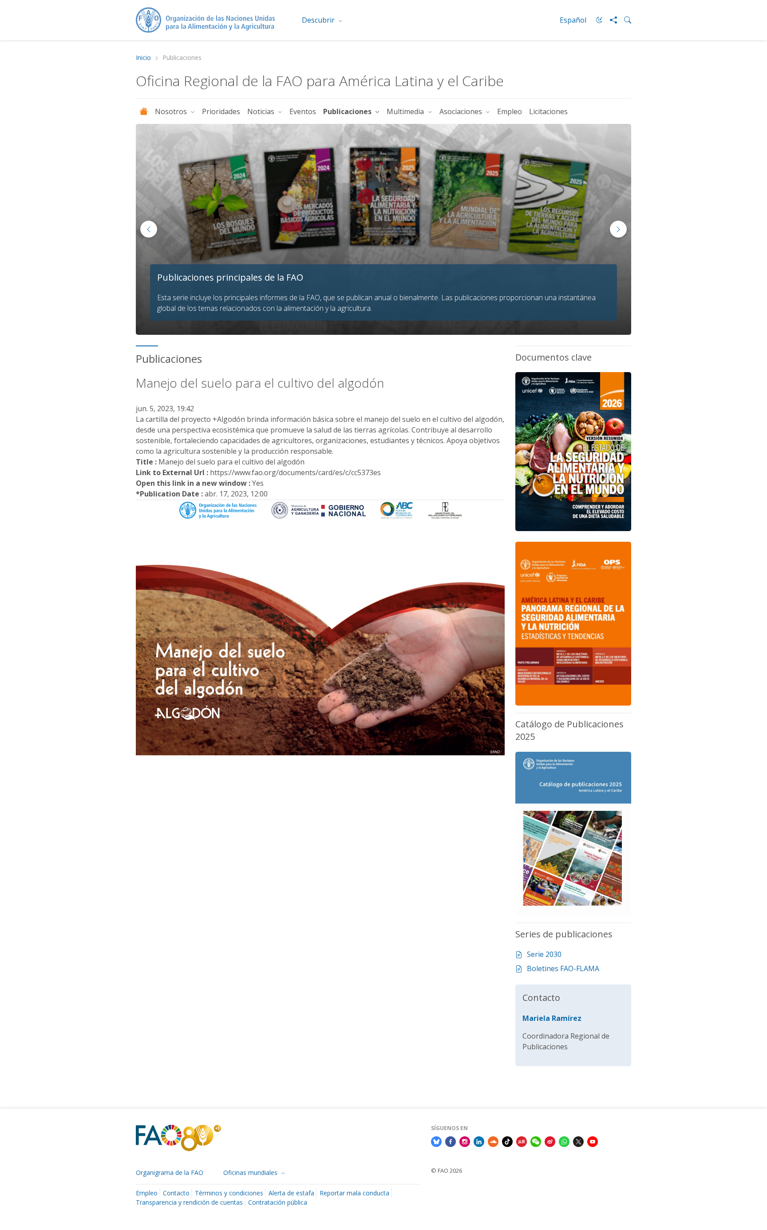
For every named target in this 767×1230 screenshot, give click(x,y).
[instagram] (464, 1141)
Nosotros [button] (172, 111)
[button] (618, 229)
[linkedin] (479, 1141)
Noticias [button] (261, 111)
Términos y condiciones (229, 1193)
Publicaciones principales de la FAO (230, 277)
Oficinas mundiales (251, 1172)
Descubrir (319, 20)
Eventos (302, 111)
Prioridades (221, 111)
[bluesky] (436, 1141)
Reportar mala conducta (354, 1193)
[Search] (624, 20)
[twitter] (578, 1141)
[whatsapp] (564, 1141)
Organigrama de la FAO (169, 1172)
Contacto (176, 1193)
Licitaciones (548, 111)
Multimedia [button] (406, 111)
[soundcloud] (493, 1141)
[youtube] (592, 1141)
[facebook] (450, 1141)
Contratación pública (277, 1202)
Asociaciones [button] (461, 111)
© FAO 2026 (446, 1170)
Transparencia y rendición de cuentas (189, 1202)
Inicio (143, 58)
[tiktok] (507, 1141)
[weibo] (550, 1141)
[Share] (610, 20)
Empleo (509, 111)
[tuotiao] (521, 1141)
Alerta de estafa (291, 1193)
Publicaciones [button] (348, 111)
